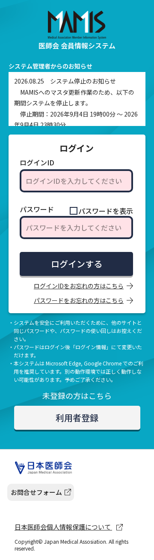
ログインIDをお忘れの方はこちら (79, 285)
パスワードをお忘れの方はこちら (79, 300)
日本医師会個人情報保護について (63, 526)
